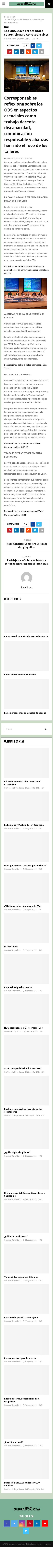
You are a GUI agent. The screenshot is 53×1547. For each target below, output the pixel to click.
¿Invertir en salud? (13, 1442)
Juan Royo (11, 39)
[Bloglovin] (26, 1531)
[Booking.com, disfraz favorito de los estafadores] (26, 1090)
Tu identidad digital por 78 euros (21, 1277)
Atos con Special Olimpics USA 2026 (22, 1068)
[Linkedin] (37, 1523)
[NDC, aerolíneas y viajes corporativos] (26, 1009)
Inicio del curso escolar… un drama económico (22, 783)
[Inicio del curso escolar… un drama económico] (26, 763)
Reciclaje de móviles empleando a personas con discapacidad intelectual (26, 562)
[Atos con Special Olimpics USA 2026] (26, 1050)
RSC (6, 27)
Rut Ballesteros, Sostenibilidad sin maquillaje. (21, 1400)
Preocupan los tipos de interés (20, 1358)
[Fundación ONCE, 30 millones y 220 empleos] (26, 1464)
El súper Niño (11, 947)
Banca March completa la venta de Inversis (26, 636)
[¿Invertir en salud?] (26, 1424)
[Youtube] (45, 1523)
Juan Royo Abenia (14, 829)
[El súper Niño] (26, 928)
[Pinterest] (30, 1523)
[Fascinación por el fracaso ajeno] (26, 1299)
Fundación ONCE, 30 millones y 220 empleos (22, 1484)
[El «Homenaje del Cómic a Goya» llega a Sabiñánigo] (26, 1174)
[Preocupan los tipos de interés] (26, 1340)
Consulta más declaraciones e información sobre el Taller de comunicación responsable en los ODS (26, 270)
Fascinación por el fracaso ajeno (21, 1318)
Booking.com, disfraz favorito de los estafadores (23, 1110)
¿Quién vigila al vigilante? (17, 1152)
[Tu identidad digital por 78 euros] (26, 1258)
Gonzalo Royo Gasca (15, 788)
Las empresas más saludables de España (25, 713)
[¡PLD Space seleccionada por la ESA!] (26, 888)
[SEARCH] (46, 729)
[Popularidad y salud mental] (26, 969)
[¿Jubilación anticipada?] (26, 1218)
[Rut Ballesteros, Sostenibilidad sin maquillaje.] (26, 1380)
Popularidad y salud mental (18, 987)
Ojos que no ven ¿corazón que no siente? (25, 866)
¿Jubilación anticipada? (16, 1236)
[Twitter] (14, 1523)
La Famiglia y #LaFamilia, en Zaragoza (24, 825)
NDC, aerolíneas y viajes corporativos (23, 1028)
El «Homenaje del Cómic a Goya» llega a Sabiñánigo (24, 1194)
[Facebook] (7, 1523)
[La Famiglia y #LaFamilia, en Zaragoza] (26, 806)
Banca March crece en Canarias (20, 675)
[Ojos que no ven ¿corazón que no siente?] (26, 847)
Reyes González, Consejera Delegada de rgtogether (26, 545)
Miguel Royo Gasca (14, 1031)
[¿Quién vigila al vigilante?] (26, 1134)
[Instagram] (22, 1523)
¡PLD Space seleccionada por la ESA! (22, 906)
